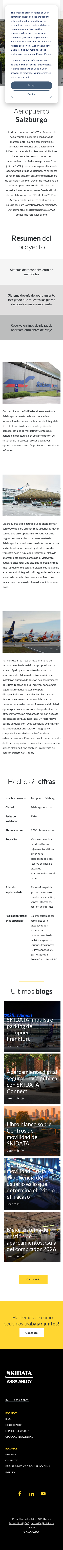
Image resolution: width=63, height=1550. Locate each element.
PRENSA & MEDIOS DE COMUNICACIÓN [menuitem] (27, 1466)
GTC (40, 1519)
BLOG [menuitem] (8, 1418)
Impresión (36, 1523)
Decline (31, 94)
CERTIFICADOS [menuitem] (13, 1424)
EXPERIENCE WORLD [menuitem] (17, 1430)
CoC (27, 1523)
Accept (31, 85)
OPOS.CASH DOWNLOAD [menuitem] (19, 1436)
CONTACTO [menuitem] (11, 1460)
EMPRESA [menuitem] (10, 1454)
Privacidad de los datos (24, 1519)
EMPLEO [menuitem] (10, 1472)
